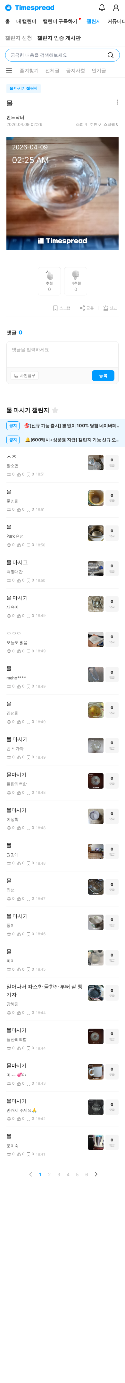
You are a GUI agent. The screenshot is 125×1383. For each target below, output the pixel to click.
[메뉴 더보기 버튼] (9, 70)
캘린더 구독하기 (60, 21)
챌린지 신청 (18, 38)
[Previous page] (31, 1174)
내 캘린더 (26, 21)
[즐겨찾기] (55, 410)
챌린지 (94, 21)
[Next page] (96, 1174)
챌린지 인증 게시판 (59, 38)
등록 (103, 375)
